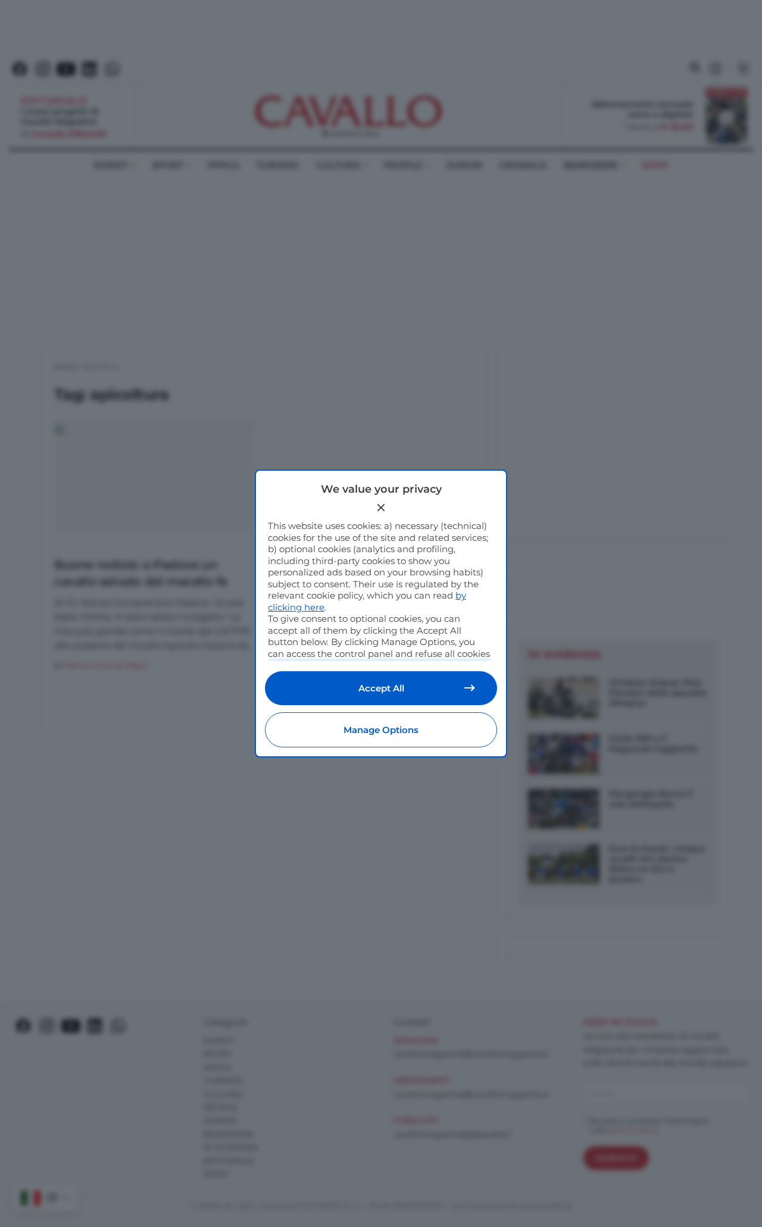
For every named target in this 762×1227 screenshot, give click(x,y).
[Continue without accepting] (381, 507)
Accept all (381, 688)
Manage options (381, 729)
